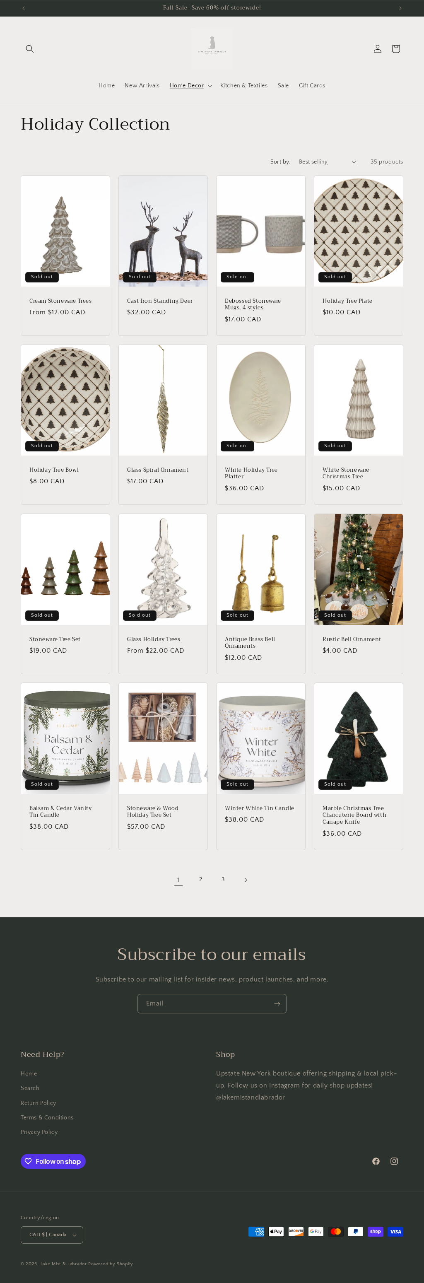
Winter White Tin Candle (259, 808)
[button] (30, 49)
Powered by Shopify (110, 1263)
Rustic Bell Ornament (352, 639)
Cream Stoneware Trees (60, 300)
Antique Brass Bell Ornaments (250, 643)
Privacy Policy (39, 1132)
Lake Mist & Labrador (65, 1263)
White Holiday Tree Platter (251, 474)
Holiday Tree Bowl (54, 470)
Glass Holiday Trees (153, 639)
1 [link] (178, 880)
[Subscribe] (277, 1003)
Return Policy (38, 1103)
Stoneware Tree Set (55, 639)
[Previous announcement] (23, 8)
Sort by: (280, 162)
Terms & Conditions (47, 1117)
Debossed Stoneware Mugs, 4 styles (253, 304)
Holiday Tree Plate (348, 300)
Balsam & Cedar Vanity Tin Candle (60, 812)
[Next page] (245, 880)
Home (29, 1074)
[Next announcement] (400, 8)
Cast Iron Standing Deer (160, 300)
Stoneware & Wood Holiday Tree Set (153, 812)
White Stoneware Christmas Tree (346, 474)
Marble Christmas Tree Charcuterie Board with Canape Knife (354, 815)
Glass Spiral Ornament (158, 470)
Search (30, 1088)
